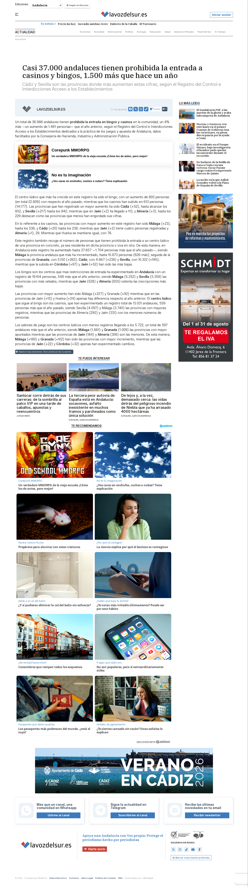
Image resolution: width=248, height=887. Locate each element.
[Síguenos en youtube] (193, 849)
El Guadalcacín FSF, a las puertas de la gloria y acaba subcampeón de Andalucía (213, 113)
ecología (141, 31)
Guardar (156, 109)
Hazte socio (96, 849)
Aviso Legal (87, 878)
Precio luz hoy (67, 24)
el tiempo (220, 31)
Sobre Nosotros (58, 878)
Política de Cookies (105, 878)
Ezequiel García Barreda (84, 419)
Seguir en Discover (79, 5)
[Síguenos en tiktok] (186, 849)
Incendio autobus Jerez (93, 24)
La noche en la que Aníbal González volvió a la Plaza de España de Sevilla (212, 183)
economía (85, 31)
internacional (115, 31)
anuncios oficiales (184, 31)
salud (167, 31)
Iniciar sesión (221, 15)
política (129, 31)
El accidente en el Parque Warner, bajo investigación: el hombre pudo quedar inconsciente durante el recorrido (213, 150)
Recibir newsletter (207, 815)
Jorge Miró (23, 415)
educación (155, 31)
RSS (120, 878)
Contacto (74, 878)
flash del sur (204, 31)
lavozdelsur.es (51, 109)
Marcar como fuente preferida (192, 857)
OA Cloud (148, 878)
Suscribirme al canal (132, 815)
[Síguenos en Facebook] (199, 849)
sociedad (99, 31)
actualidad (20, 39)
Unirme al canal (58, 815)
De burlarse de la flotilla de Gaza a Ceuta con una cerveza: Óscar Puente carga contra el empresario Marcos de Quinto (213, 168)
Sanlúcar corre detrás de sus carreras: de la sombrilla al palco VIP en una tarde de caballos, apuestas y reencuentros (41, 403)
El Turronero (147, 24)
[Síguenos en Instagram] (180, 849)
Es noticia (47, 23)
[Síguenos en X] (173, 849)
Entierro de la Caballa (123, 24)
